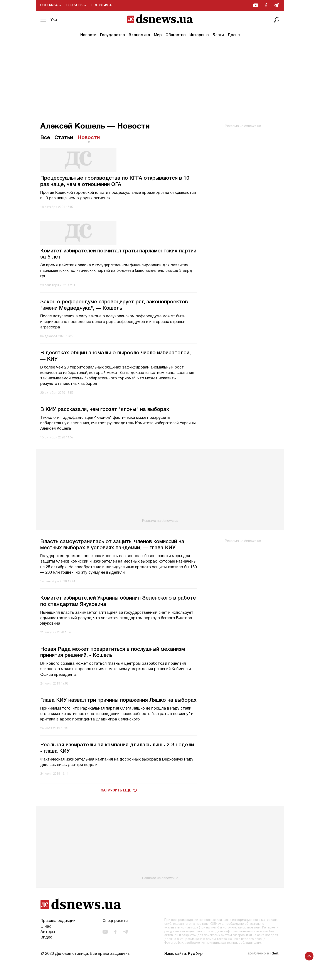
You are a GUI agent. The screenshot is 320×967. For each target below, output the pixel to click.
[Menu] (43, 20)
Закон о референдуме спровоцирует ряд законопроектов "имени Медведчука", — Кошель (114, 305)
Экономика (139, 35)
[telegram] (276, 5)
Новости (88, 35)
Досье (233, 35)
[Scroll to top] (309, 956)
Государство (112, 35)
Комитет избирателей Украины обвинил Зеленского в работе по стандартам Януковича (118, 601)
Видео (46, 937)
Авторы (47, 932)
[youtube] (255, 5)
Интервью (199, 35)
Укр (54, 20)
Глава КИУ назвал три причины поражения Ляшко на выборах (118, 700)
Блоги (218, 35)
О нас (45, 926)
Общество (175, 35)
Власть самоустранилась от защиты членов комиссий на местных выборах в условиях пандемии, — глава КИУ (112, 545)
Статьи (63, 137)
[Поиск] (277, 20)
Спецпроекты (115, 921)
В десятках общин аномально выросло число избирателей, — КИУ (115, 356)
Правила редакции (58, 921)
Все (45, 137)
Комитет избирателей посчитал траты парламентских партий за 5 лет (118, 254)
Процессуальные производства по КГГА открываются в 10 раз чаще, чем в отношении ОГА (114, 181)
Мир (158, 35)
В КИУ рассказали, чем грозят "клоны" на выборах (104, 409)
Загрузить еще (116, 790)
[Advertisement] (160, 73)
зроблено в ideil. (263, 953)
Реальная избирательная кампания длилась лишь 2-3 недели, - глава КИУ (117, 748)
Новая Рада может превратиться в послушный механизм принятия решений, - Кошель (112, 652)
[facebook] (266, 5)
